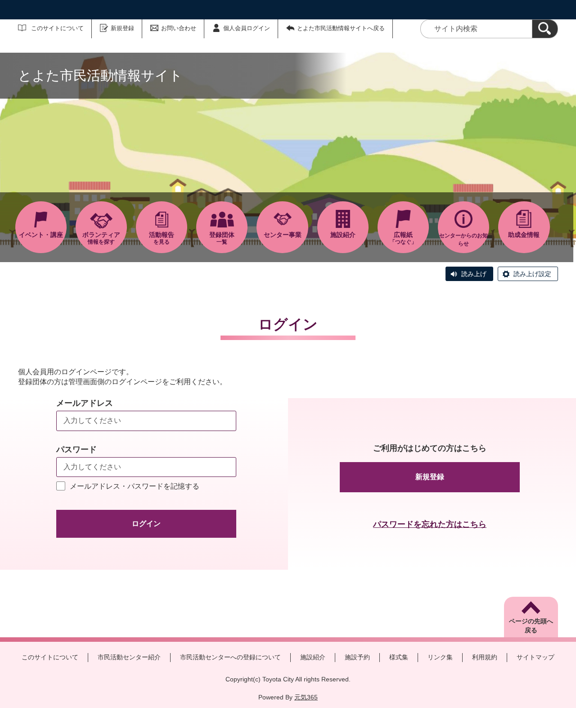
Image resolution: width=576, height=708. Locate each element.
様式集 (398, 657)
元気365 (306, 697)
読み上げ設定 (532, 273)
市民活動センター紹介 (129, 657)
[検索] (545, 28)
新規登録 (122, 28)
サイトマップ (535, 657)
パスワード (76, 449)
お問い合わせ (178, 28)
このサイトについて (57, 28)
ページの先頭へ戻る (531, 625)
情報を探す (101, 238)
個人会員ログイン (246, 28)
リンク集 (440, 657)
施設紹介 (312, 657)
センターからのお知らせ (463, 239)
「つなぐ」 (403, 238)
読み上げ (473, 273)
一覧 (221, 238)
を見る (161, 238)
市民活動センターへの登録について (230, 657)
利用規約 (484, 657)
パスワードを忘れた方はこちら (429, 524)
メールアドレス (84, 403)
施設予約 (357, 657)
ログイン (146, 523)
